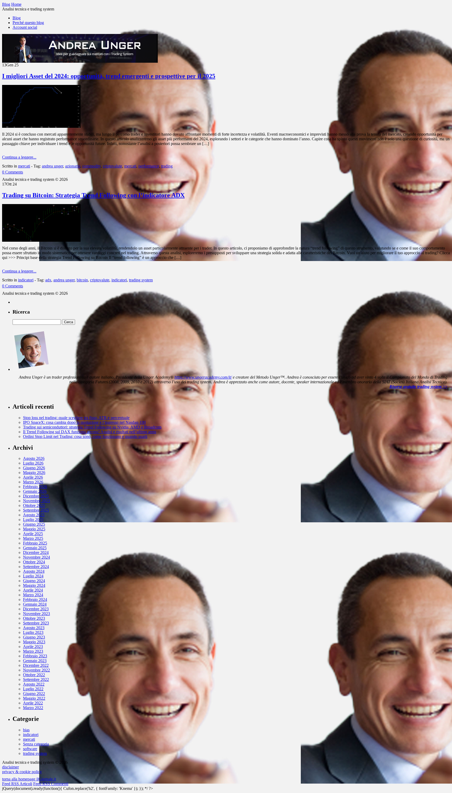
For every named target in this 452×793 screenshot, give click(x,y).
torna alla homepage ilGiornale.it (29, 779)
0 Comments (12, 172)
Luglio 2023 (33, 632)
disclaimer (10, 767)
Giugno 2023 (34, 637)
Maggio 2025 (34, 529)
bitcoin (82, 280)
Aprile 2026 (33, 477)
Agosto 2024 (33, 571)
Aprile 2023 (33, 646)
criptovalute (112, 166)
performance (148, 166)
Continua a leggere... (19, 157)
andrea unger (52, 166)
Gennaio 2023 (35, 660)
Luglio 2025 (33, 519)
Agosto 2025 (33, 515)
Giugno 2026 (34, 468)
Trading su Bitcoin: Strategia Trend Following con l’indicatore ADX (93, 195)
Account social (25, 27)
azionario (72, 166)
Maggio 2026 (34, 472)
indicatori (25, 280)
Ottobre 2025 (34, 505)
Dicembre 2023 (36, 609)
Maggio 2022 (34, 698)
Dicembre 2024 (36, 552)
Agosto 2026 (33, 458)
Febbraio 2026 (35, 486)
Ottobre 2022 (34, 675)
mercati (24, 166)
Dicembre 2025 (36, 496)
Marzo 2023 (33, 651)
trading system (141, 280)
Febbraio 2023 (35, 656)
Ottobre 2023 (34, 618)
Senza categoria (36, 744)
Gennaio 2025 (35, 548)
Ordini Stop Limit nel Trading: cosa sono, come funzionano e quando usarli (85, 436)
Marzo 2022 (33, 707)
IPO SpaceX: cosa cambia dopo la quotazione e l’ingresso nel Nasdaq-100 (84, 422)
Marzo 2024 (33, 595)
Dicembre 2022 (36, 665)
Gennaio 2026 (35, 491)
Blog (17, 18)
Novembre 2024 (36, 557)
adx (48, 280)
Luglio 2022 (33, 689)
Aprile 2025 (33, 533)
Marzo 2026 (33, 482)
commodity (91, 166)
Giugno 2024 (34, 580)
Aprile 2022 (33, 703)
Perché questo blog (28, 22)
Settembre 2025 (36, 510)
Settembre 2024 (36, 566)
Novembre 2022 (36, 670)
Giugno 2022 (34, 693)
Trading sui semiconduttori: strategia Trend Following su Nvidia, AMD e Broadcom (92, 427)
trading (167, 166)
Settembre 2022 (36, 679)
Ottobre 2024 (34, 562)
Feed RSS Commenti (50, 784)
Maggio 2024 (34, 585)
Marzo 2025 (33, 538)
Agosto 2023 (33, 628)
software (30, 748)
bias (26, 730)
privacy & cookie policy (22, 771)
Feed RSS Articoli (17, 784)
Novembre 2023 (36, 613)
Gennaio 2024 (35, 604)
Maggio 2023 (34, 642)
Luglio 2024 (33, 576)
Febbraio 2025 (35, 543)
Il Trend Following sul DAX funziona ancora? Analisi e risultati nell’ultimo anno (89, 432)
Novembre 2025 (36, 501)
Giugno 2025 (34, 524)
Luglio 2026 (33, 463)
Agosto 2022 (33, 684)
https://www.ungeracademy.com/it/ (203, 377)
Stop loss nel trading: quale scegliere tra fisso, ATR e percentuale (76, 417)
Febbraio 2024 (35, 599)
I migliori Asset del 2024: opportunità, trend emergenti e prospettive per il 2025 (108, 76)
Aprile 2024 (33, 590)
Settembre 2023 (36, 623)
